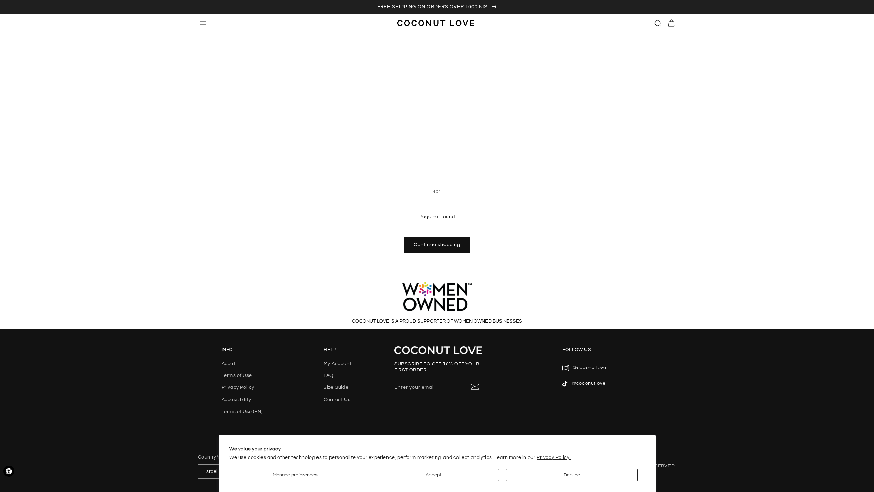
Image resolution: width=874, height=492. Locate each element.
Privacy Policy (238, 387)
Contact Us (337, 399)
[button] (658, 23)
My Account (337, 363)
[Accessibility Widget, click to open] (8, 471)
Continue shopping (437, 244)
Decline (572, 475)
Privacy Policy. (554, 457)
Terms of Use (237, 375)
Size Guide (336, 387)
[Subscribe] (475, 387)
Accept (433, 475)
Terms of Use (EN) (242, 411)
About (229, 363)
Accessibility (236, 399)
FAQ (329, 375)
